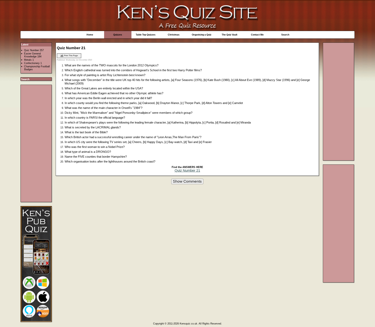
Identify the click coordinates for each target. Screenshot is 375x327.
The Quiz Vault (229, 35)
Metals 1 (29, 59)
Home (90, 35)
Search (285, 35)
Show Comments (187, 181)
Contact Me (257, 35)
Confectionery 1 (33, 63)
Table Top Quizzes (145, 35)
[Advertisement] (36, 143)
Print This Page (70, 55)
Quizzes (117, 35)
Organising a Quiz (201, 35)
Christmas (173, 35)
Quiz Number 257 (34, 50)
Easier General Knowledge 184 (32, 55)
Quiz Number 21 (187, 170)
